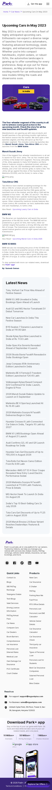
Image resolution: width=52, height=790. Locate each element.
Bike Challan (34, 683)
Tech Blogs (11, 599)
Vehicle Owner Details (35, 622)
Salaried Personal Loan (36, 677)
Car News (15, 12)
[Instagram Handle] (7, 563)
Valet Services (12, 603)
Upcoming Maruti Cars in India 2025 (27, 239)
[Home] (7, 4)
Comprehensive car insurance (13, 642)
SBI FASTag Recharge (11, 588)
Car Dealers (12, 632)
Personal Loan (35, 609)
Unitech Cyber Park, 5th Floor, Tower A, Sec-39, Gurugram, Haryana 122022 (27, 708)
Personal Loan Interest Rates (12, 650)
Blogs (9, 582)
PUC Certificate (13, 669)
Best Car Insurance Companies (37, 669)
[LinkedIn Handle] (29, 563)
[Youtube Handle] (37, 563)
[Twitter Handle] (22, 563)
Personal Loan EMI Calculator (37, 615)
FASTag (32, 591)
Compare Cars (13, 628)
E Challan (33, 586)
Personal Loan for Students (36, 661)
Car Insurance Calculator (35, 630)
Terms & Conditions (14, 786)
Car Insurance (35, 582)
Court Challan (12, 673)
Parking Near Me (36, 595)
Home (5, 12)
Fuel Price (33, 600)
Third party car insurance (35, 646)
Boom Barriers (13, 637)
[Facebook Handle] (14, 563)
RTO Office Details (36, 604)
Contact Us (11, 578)
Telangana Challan (14, 594)
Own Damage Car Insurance (14, 662)
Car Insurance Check (35, 638)
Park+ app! (10, 265)
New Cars (33, 578)
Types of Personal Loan (36, 654)
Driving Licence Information (13, 609)
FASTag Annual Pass (12, 617)
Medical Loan (12, 657)
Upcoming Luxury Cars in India (25, 209)
